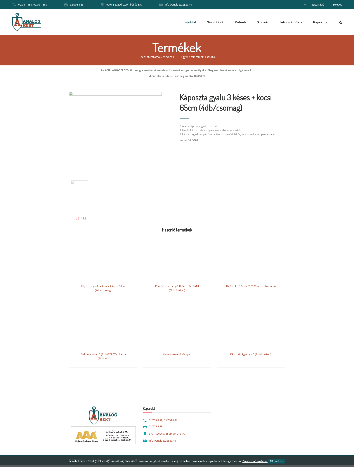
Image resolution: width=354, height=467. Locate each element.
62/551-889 (77, 4)
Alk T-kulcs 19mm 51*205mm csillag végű (251, 286)
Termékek (215, 22)
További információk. (255, 461)
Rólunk (240, 22)
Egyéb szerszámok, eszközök (198, 57)
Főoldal (190, 22)
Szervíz (263, 22)
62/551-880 (40, 4)
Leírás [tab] (81, 218)
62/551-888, (25, 4)
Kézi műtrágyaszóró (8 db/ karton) (250, 354)
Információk (289, 22)
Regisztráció (317, 4)
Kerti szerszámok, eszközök (157, 57)
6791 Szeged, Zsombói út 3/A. (124, 4)
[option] (121, 130)
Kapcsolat (321, 22)
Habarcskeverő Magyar (177, 354)
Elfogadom (276, 461)
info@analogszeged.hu (178, 4)
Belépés (337, 4)
